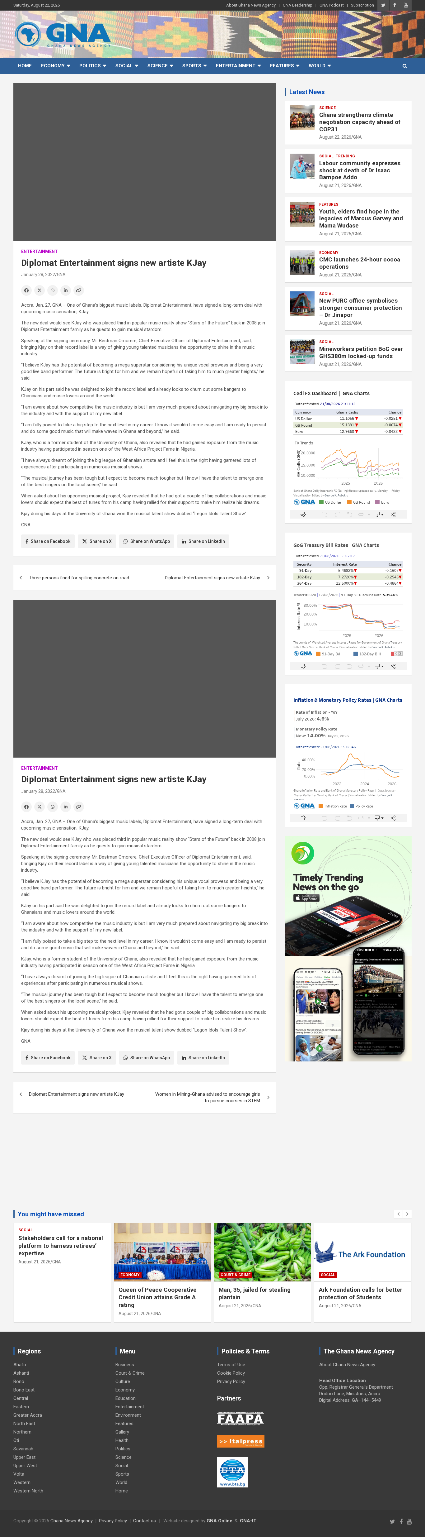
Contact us (144, 1521)
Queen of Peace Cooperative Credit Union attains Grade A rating (158, 1297)
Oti (16, 1440)
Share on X (101, 541)
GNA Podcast (332, 5)
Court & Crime (235, 1275)
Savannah (23, 1449)
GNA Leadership (297, 5)
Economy (53, 66)
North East (24, 1423)
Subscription (362, 5)
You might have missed (51, 1214)
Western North (28, 1491)
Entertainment (235, 66)
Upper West (25, 1465)
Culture (122, 1381)
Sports (191, 66)
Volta (18, 1474)
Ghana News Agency (71, 1521)
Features (282, 66)
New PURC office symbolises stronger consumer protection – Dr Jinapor (360, 307)
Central (20, 1398)
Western (21, 1482)
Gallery (122, 1432)
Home (25, 66)
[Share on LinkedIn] (65, 290)
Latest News (307, 92)
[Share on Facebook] (26, 290)
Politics (90, 66)
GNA (61, 274)
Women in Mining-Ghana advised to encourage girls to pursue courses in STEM (207, 1097)
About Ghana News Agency (251, 5)
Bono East (24, 1390)
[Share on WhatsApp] (52, 290)
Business (124, 1364)
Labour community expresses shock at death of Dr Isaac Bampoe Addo (359, 170)
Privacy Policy (231, 1381)
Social (124, 66)
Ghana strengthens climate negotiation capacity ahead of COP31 (359, 122)
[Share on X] (39, 290)
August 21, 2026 (335, 185)
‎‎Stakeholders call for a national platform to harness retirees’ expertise (60, 1245)
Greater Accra (27, 1415)
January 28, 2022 (38, 274)
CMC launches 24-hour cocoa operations (359, 263)
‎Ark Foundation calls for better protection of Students (360, 1293)
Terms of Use (231, 1364)
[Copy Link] (78, 290)
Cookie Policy (231, 1373)
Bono (18, 1381)
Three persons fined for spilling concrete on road (79, 578)
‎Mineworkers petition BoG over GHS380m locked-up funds (361, 352)
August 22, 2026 (335, 137)
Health (121, 1440)
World (317, 66)
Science (157, 66)
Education (125, 1398)
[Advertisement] (144, 1166)
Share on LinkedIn (207, 541)
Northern (22, 1432)
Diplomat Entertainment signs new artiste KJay (212, 578)
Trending (345, 156)
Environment (128, 1415)
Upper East (24, 1457)
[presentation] (398, 1214)
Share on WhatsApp (150, 541)
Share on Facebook (50, 541)
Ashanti (21, 1373)
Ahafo (19, 1364)
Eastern (21, 1407)
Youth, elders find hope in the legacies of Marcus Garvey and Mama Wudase (361, 218)
